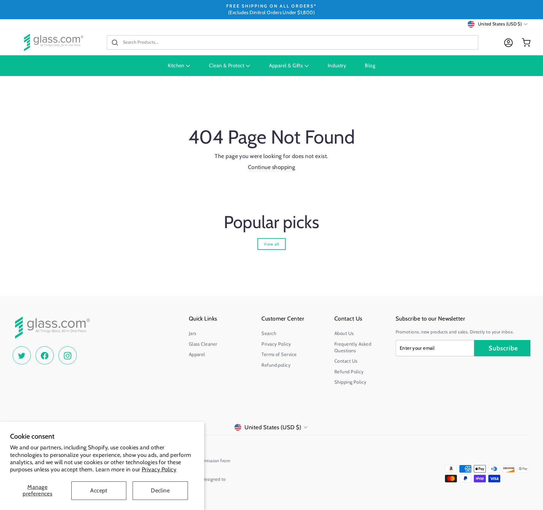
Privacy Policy (159, 469)
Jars (192, 333)
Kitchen (177, 66)
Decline (160, 490)
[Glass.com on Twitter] (21, 355)
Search (268, 333)
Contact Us (346, 361)
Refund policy (276, 365)
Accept (98, 490)
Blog (370, 66)
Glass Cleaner (203, 344)
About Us (344, 333)
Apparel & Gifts (286, 66)
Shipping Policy (350, 382)
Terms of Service (279, 354)
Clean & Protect (227, 66)
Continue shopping (271, 167)
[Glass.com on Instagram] (67, 355)
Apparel (197, 354)
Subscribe (503, 348)
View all (271, 244)
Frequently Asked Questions (352, 347)
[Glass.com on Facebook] (44, 355)
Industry (337, 66)
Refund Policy (349, 372)
